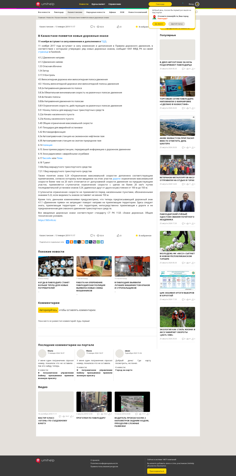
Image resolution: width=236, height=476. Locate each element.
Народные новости (95, 12)
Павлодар (59, 12)
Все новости (44, 12)
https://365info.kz (47, 220)
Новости (83, 4)
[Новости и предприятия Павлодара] (45, 4)
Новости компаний (137, 12)
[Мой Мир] (75, 242)
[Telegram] (102, 242)
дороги (117, 178)
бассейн (47, 158)
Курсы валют (98, 4)
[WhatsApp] (98, 242)
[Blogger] (83, 242)
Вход (191, 4)
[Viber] (94, 242)
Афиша (112, 12)
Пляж (60, 158)
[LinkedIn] (86, 242)
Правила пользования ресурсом (104, 466)
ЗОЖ (122, 12)
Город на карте (123, 370)
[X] (79, 242)
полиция (47, 145)
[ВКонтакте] (67, 242)
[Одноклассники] (71, 242)
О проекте (95, 460)
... (54, 287)
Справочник (114, 4)
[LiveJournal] (90, 242)
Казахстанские (75, 12)
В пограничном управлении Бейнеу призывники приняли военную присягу (56, 375)
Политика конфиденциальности (104, 463)
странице (43, 51)
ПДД (103, 41)
